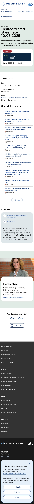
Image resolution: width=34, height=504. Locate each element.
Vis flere (17, 200)
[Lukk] (29, 463)
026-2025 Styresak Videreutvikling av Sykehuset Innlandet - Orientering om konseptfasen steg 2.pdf (17, 172)
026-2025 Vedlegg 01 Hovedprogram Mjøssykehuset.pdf (17, 189)
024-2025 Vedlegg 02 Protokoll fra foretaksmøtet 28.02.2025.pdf (16, 147)
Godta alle (17, 487)
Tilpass (17, 497)
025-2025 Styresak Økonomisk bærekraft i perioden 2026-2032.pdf (18, 155)
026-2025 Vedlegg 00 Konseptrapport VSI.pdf (17, 181)
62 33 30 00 (5, 456)
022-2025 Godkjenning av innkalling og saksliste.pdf (17, 112)
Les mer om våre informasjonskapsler (14, 473)
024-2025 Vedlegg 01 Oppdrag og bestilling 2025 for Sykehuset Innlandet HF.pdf (17, 138)
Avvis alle (17, 492)
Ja (14, 318)
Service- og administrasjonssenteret (14, 98)
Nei (22, 318)
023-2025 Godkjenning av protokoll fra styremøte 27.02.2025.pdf (17, 120)
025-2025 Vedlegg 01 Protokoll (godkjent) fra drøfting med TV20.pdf (18, 163)
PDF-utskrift (19, 325)
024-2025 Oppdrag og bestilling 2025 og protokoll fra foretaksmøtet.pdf (18, 128)
